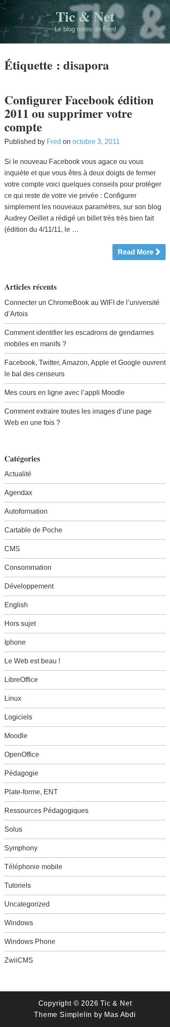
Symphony (20, 848)
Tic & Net (85, 16)
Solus (13, 829)
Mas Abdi (120, 1014)
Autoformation (26, 511)
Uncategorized (27, 904)
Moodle (15, 735)
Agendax (18, 492)
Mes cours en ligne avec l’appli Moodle (64, 392)
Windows (18, 923)
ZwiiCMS (18, 960)
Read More (135, 252)
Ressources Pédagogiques (46, 810)
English (16, 605)
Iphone (15, 642)
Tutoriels (17, 885)
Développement (29, 586)
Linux (12, 698)
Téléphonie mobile (33, 866)
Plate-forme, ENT (31, 792)
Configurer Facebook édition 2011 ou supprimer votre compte (79, 113)
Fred (54, 141)
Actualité (17, 474)
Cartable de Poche (33, 530)
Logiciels (18, 717)
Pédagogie (21, 773)
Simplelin (76, 1014)
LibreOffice (21, 679)
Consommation (27, 567)
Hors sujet (20, 623)
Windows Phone (29, 941)
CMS (12, 548)
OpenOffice (21, 754)
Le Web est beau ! (32, 661)
